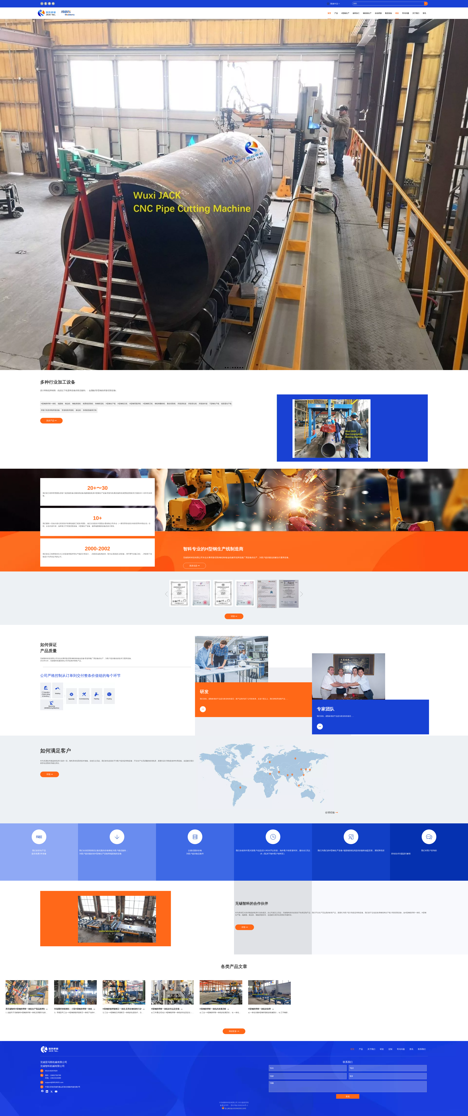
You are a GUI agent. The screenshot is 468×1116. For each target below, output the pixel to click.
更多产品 (50, 421)
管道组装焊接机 (68, 410)
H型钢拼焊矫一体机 (48, 404)
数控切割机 (171, 404)
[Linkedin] (49, 3)
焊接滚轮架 (182, 404)
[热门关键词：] (426, 3)
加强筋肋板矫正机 (90, 410)
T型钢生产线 (214, 404)
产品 (361, 1049)
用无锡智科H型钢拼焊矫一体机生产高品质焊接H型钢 (28, 1009)
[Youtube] (56, 1092)
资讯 (411, 1049)
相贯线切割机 (88, 404)
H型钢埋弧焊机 (135, 404)
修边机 (78, 410)
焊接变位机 (192, 404)
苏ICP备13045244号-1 (239, 1105)
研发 (382, 1049)
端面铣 (60, 404)
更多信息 (193, 566)
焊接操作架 (203, 404)
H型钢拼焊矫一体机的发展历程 (213, 1009)
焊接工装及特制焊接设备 (50, 410)
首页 (352, 1049)
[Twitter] (41, 3)
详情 (233, 616)
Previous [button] (166, 594)
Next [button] (301, 594)
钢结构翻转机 (160, 404)
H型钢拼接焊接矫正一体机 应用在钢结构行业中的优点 (126, 1009)
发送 (348, 1096)
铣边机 (67, 404)
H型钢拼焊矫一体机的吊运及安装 (165, 1009)
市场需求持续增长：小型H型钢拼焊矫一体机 (73, 1009)
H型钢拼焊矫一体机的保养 (259, 1009)
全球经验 (330, 812)
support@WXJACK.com (54, 1082)
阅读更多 (233, 1031)
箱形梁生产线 (226, 404)
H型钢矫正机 (148, 404)
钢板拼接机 (76, 404)
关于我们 (371, 1049)
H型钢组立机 (122, 404)
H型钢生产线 (111, 404)
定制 (390, 1049)
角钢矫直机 (99, 404)
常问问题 (401, 1049)
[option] (331, 428)
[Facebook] (53, 3)
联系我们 (422, 1049)
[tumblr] (45, 3)
